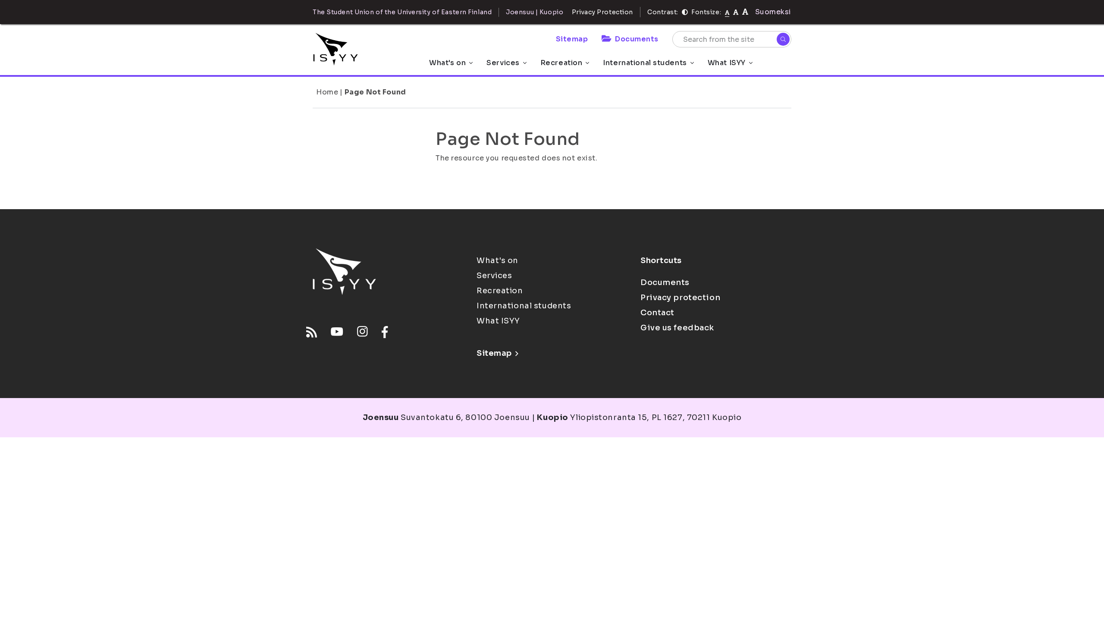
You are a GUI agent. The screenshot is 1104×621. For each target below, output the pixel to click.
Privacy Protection (602, 12)
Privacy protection (680, 297)
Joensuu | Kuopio (534, 12)
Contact (657, 312)
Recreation (561, 62)
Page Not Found (375, 92)
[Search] (783, 39)
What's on (447, 62)
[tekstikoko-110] (735, 11)
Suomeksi (773, 11)
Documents (637, 39)
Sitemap (572, 39)
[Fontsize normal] (727, 12)
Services (502, 62)
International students (645, 62)
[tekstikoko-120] (745, 11)
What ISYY (727, 62)
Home (327, 92)
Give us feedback (677, 327)
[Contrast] (685, 12)
